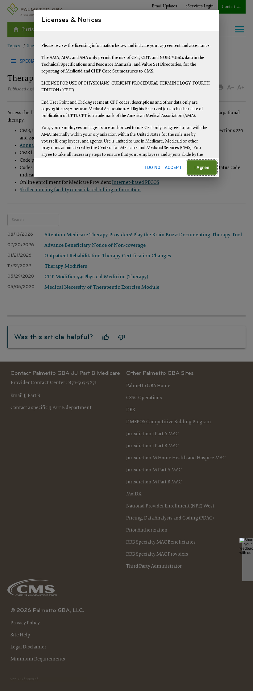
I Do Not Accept (163, 167)
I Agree (201, 167)
